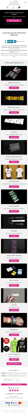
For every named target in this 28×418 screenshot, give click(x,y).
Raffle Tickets (14, 280)
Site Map (21, 398)
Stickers (14, 305)
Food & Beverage (14, 206)
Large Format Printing (14, 255)
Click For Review (20, 41)
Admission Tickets (14, 82)
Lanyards (14, 231)
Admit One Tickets (14, 107)
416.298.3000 (19, 394)
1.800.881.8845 (11, 394)
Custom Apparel (14, 181)
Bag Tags (14, 132)
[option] (14, 19)
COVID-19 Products (14, 354)
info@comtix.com (15, 388)
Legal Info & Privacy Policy (11, 398)
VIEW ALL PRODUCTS (14, 363)
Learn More (14, 87)
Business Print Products (14, 157)
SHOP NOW (14, 22)
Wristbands (14, 329)
